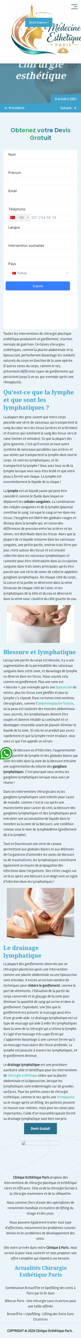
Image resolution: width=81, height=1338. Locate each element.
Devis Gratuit (40, 1128)
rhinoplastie (66, 1097)
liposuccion (64, 687)
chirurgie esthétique (23, 1075)
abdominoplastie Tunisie (55, 703)
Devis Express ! (38, 22)
